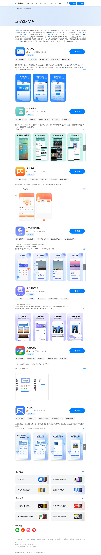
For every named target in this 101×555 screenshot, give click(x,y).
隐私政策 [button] (68, 539)
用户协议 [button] (82, 539)
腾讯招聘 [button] (44, 539)
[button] (20, 3)
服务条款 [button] (33, 539)
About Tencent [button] (25, 539)
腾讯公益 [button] (50, 539)
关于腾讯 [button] (17, 539)
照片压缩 (24, 35)
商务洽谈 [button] (38, 539)
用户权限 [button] (62, 539)
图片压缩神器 (52, 35)
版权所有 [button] (56, 539)
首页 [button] (16, 8)
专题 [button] (21, 8)
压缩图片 (18, 30)
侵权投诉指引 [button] (75, 539)
